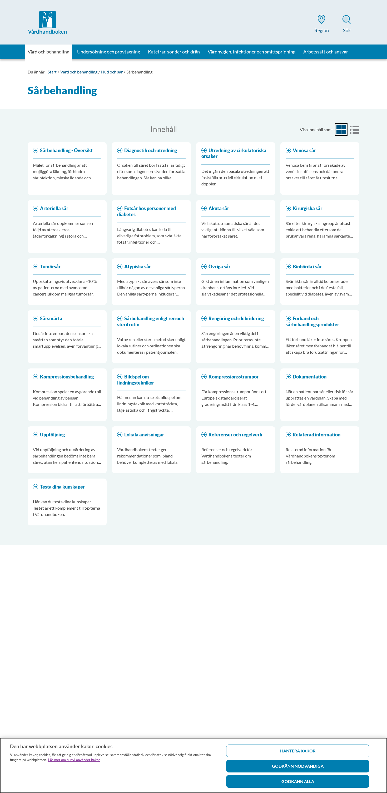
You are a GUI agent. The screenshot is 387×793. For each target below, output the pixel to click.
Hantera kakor (297, 750)
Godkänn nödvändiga (298, 766)
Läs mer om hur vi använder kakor (74, 760)
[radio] (341, 129)
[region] (193, 765)
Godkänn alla (297, 781)
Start (52, 71)
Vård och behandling (78, 71)
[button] (321, 24)
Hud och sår (112, 71)
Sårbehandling (139, 71)
